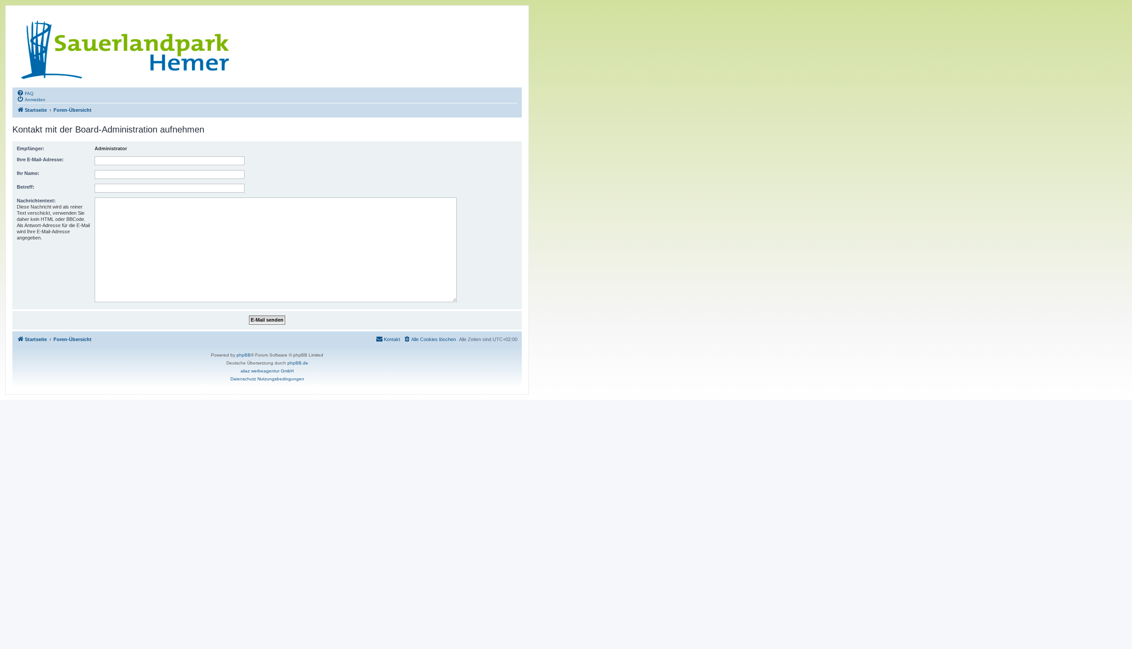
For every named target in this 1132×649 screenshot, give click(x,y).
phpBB (244, 355)
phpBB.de (297, 363)
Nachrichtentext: (36, 200)
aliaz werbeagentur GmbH (267, 370)
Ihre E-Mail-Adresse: (40, 159)
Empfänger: (30, 148)
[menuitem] (25, 93)
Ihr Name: (28, 173)
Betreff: (25, 187)
